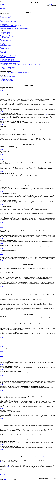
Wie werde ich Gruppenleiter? (4, 54)
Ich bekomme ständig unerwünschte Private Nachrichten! (8, 60)
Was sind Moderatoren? (3, 52)
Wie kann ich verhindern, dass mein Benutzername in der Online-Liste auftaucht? (11, 16)
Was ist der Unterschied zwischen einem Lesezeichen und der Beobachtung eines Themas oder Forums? (14, 72)
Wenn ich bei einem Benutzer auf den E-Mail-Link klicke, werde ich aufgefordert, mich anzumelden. (14, 28)
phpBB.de (43, 456)
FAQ (51, 4)
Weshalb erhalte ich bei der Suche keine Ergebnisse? (7, 67)
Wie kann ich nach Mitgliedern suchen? (5, 69)
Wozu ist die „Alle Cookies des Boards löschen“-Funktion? (8, 21)
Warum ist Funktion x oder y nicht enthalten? (6, 80)
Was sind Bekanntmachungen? (4, 46)
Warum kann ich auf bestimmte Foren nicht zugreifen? (7, 35)
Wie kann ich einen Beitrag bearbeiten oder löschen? (7, 31)
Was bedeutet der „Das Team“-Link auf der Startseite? (7, 57)
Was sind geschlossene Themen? (4, 48)
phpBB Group (21, 455)
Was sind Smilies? (2, 44)
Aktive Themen (10, 6)
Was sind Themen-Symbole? (4, 49)
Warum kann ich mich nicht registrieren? (6, 20)
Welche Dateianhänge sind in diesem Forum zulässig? (7, 76)
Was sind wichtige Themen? (4, 47)
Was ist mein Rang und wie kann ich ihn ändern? (7, 27)
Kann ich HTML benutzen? (4, 43)
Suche (55, 4)
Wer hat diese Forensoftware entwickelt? (6, 79)
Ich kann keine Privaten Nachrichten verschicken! (7, 59)
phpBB (5, 479)
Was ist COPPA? (2, 19)
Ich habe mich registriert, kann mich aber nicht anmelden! (8, 18)
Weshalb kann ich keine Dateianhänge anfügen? (7, 36)
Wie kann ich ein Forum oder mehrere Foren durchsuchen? (8, 66)
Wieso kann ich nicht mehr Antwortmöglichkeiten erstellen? (8, 34)
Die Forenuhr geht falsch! (4, 24)
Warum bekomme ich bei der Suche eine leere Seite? (7, 68)
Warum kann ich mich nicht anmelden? (5, 14)
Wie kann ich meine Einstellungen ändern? (6, 23)
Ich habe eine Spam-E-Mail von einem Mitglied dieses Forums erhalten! (10, 61)
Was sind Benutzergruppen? (4, 53)
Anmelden (2, 4)
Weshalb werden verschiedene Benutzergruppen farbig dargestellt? (9, 55)
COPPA (46, 114)
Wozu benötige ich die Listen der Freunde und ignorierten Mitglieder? (10, 63)
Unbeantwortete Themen (3, 6)
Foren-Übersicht (2, 8)
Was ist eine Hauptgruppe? (4, 56)
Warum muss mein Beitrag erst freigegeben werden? (7, 39)
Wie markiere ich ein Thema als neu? (5, 40)
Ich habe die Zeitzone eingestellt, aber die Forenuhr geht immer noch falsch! (10, 25)
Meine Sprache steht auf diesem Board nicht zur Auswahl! (8, 26)
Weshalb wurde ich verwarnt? (4, 37)
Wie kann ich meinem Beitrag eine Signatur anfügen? (7, 32)
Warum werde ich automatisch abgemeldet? (6, 15)
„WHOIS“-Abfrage (7, 466)
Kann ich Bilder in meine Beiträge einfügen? (6, 45)
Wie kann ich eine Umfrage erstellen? (5, 33)
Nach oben (1, 90)
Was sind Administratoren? (4, 51)
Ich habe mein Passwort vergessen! (5, 17)
